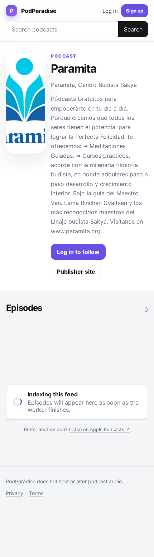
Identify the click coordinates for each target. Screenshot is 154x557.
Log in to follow (78, 251)
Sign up (134, 11)
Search (133, 29)
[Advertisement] (77, 347)
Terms (36, 493)
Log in (110, 11)
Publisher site (76, 271)
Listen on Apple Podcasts (99, 429)
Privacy (14, 493)
